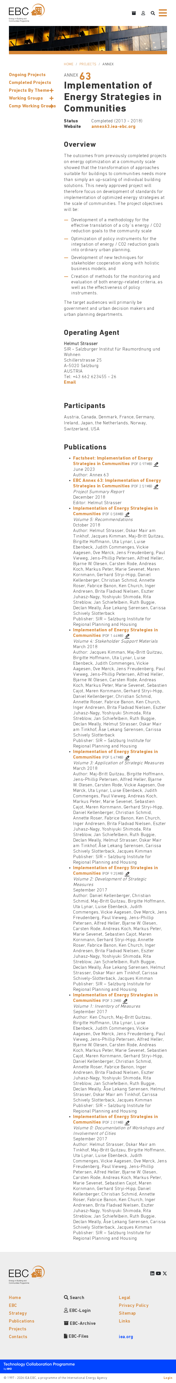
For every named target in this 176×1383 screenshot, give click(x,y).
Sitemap (127, 1313)
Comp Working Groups (32, 106)
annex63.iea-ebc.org (113, 126)
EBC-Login (79, 1310)
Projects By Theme (29, 90)
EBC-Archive (82, 1323)
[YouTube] (158, 1274)
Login (168, 1378)
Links (124, 1321)
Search (76, 1298)
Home (68, 64)
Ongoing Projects (27, 75)
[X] (164, 1274)
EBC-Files (78, 1336)
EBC (13, 1305)
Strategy (18, 1313)
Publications (21, 1321)
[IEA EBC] (27, 13)
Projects (88, 64)
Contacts (18, 1337)
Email (70, 382)
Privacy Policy (133, 1305)
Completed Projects (30, 83)
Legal (124, 1298)
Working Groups (26, 98)
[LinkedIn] (152, 1274)
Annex (108, 64)
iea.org (126, 1337)
